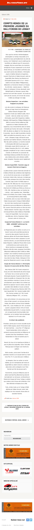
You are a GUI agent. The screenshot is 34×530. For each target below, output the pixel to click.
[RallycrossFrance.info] (17, 2)
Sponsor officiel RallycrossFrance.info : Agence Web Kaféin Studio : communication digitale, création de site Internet (17, 509)
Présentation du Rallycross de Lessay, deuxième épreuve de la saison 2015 (17, 407)
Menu (28, 8)
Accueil (4, 520)
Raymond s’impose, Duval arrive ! (17, 420)
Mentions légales (19, 525)
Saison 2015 (5, 15)
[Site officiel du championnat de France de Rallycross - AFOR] (17, 471)
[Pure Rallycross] (17, 488)
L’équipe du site (6, 525)
